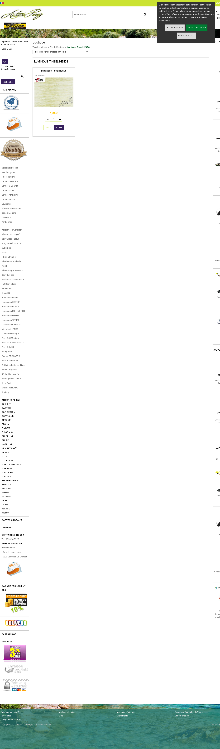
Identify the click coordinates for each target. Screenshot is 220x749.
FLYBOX (6, 428)
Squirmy (5, 392)
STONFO (6, 496)
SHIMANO (7, 488)
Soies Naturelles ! (10, 168)
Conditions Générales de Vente (189, 712)
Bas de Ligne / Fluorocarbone (8, 174)
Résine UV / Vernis (10, 374)
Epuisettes (6, 204)
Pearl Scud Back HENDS (13, 342)
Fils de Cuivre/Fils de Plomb (11, 263)
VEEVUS (6, 508)
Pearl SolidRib (8, 347)
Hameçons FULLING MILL (13, 311)
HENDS (5, 452)
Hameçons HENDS (10, 315)
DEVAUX (6, 420)
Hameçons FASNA (10, 306)
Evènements (122, 716)
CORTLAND (8, 416)
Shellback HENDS (10, 388)
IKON (4, 456)
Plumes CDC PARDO (11, 356)
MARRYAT (7, 468)
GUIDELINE (8, 436)
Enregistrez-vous (8, 69)
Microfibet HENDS (10, 329)
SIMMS (5, 492)
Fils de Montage (57, 47)
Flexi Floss (6, 288)
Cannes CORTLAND (10, 181)
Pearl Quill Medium (10, 338)
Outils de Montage (10, 333)
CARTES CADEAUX (12, 520)
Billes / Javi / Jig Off (11, 234)
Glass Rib (6, 293)
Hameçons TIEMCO (10, 320)
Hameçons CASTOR (11, 302)
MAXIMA (6, 476)
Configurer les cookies (11, 719)
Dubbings (6, 248)
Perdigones (7, 222)
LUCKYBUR (8, 460)
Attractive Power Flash (12, 230)
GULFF (5, 440)
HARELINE (7, 444)
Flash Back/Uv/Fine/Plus (13, 279)
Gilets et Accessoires (11, 208)
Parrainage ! (10, 634)
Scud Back (7, 383)
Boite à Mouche (9, 213)
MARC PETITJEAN (11, 464)
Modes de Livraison (67, 712)
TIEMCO (6, 504)
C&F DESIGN (8, 412)
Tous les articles (40, 47)
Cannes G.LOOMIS (10, 186)
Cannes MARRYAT (10, 195)
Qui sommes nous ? (10, 712)
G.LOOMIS (7, 432)
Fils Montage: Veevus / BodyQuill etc (12, 272)
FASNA (5, 424)
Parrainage (9, 90)
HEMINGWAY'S (9, 448)
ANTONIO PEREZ (11, 400)
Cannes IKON (8, 190)
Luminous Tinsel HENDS (78, 47)
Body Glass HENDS (10, 239)
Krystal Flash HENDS (11, 324)
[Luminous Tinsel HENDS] (54, 106)
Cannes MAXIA (8, 199)
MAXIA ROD (8, 472)
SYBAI (5, 500)
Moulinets (6, 217)
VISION (5, 513)
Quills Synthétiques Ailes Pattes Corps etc (13, 367)
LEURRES (6, 527)
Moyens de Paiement (126, 712)
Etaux (4, 252)
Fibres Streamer (9, 257)
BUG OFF (6, 404)
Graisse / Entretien (10, 297)
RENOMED (7, 484)
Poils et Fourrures (10, 360)
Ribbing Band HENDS (11, 378)
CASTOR (6, 408)
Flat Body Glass (9, 284)
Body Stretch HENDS (11, 243)
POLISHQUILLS (10, 480)
